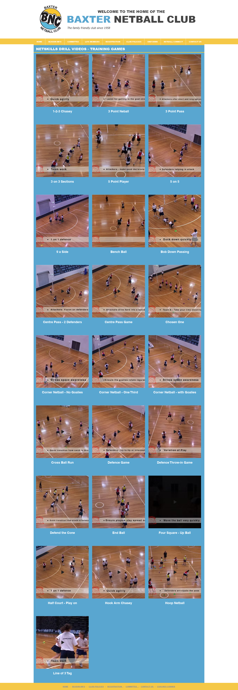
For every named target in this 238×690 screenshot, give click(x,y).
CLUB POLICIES (96, 687)
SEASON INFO (78, 687)
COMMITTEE (132, 687)
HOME (65, 687)
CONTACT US (147, 687)
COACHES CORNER (166, 687)
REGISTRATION (115, 687)
